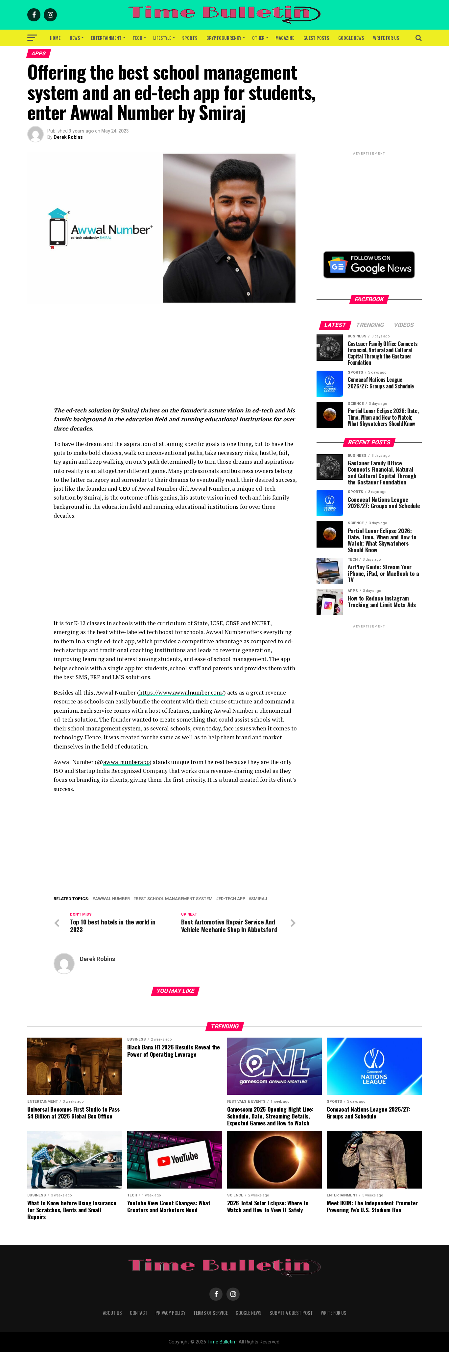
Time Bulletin (221, 1342)
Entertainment (106, 37)
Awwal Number (112, 899)
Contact (139, 1312)
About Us (112, 1312)
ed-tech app (232, 899)
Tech (137, 37)
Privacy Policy (170, 1312)
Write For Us (386, 37)
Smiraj (259, 899)
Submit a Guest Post (291, 1312)
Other (258, 37)
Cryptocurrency (223, 37)
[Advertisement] (175, 360)
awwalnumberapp (126, 762)
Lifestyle (162, 37)
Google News (351, 37)
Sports (189, 37)
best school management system (174, 899)
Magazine (284, 37)
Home (55, 37)
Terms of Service (210, 1312)
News (75, 37)
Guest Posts (316, 37)
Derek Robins (68, 137)
